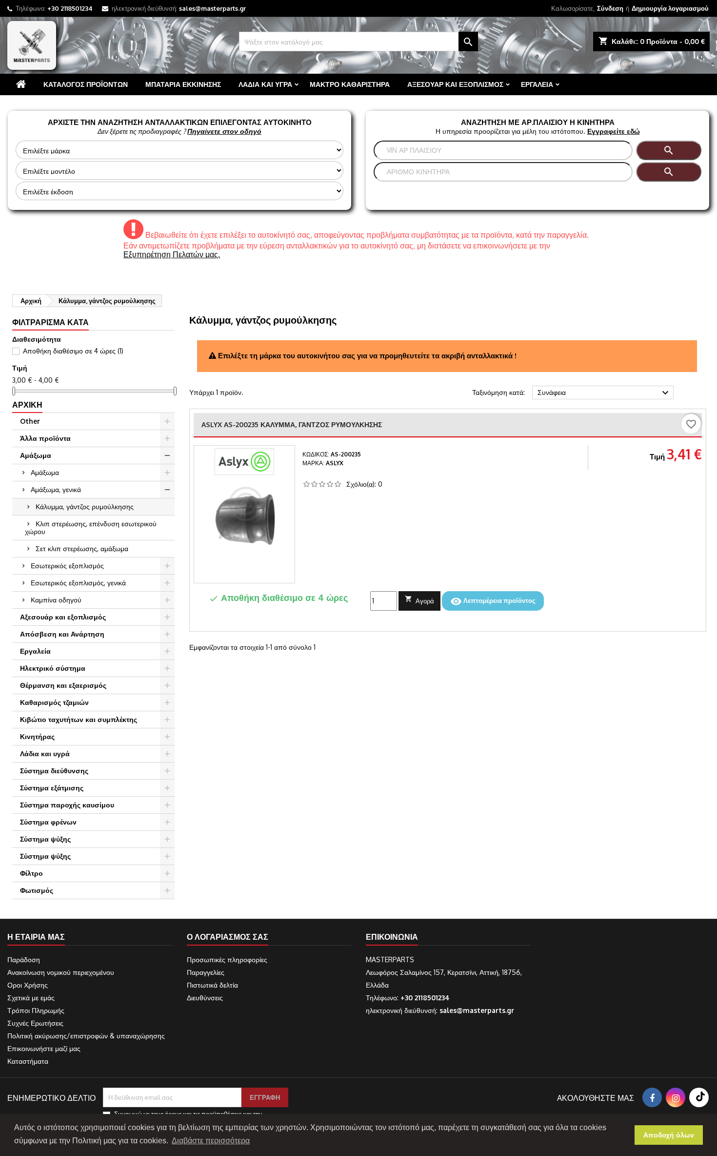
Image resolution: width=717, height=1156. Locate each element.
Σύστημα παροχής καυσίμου (67, 805)
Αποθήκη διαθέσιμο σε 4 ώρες (73, 351)
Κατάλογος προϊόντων (85, 84)
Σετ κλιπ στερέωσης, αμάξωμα (82, 548)
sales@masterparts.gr (212, 8)
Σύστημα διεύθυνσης (54, 770)
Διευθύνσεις (205, 997)
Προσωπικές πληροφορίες (227, 959)
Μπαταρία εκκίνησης (183, 84)
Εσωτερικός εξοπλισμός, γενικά (78, 582)
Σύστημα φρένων (48, 822)
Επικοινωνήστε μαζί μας (43, 1048)
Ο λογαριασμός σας (227, 937)
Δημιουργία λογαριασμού (670, 8)
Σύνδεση (610, 8)
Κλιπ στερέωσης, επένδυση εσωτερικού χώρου (91, 527)
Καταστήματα (27, 1061)
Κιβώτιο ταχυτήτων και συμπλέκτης (78, 719)
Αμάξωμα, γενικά (56, 489)
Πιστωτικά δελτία (212, 985)
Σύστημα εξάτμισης (51, 788)
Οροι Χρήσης (27, 985)
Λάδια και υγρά (265, 84)
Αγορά (419, 600)
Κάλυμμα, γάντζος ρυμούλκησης (85, 506)
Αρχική (27, 405)
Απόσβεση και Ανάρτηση (62, 634)
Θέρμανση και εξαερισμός (63, 685)
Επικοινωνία (392, 937)
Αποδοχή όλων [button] (668, 1135)
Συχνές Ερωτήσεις (35, 1023)
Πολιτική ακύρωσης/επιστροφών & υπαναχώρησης (86, 1036)
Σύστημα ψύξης (45, 839)
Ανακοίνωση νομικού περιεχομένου (60, 972)
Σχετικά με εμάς (31, 997)
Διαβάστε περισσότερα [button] (211, 1140)
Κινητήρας (37, 736)
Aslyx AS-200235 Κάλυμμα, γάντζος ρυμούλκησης (291, 424)
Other (30, 421)
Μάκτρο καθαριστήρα (350, 84)
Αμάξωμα (35, 455)
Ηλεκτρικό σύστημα (52, 668)
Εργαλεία (537, 84)
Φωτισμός (36, 890)
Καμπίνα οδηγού (56, 600)
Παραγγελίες (205, 972)
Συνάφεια (604, 393)
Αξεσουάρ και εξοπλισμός (455, 84)
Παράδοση (23, 959)
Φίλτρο (31, 873)
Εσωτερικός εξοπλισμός (67, 565)
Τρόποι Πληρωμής (35, 1010)
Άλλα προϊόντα (45, 438)
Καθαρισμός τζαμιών (54, 702)
